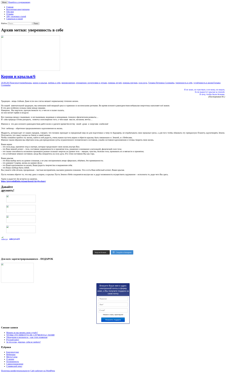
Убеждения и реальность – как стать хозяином (26, 337)
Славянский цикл (14, 366)
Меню (4, 2)
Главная (9, 7)
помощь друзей (115, 83)
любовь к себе (54, 83)
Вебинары (10, 354)
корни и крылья (40, 83)
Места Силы (11, 357)
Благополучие (16, 83)
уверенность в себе (183, 83)
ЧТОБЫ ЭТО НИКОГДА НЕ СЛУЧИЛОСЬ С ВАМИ (30, 335)
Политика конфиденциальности (15, 371)
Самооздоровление (14, 364)
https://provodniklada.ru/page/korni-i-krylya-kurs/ (23, 181)
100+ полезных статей (16, 16)
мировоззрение (68, 83)
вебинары (27, 83)
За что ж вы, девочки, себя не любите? (23, 342)
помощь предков (130, 83)
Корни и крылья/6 (18, 76)
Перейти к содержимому (19, 2)
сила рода (143, 83)
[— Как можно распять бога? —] (168, 248)
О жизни (10, 359)
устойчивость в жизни (203, 83)
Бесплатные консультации (18, 9)
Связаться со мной (14, 19)
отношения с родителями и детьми (91, 83)
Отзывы (9, 14)
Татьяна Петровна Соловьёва (161, 83)
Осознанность (12, 361)
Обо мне (10, 12)
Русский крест (12, 340)
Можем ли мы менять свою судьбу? (22, 332)
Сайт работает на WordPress (42, 371)
